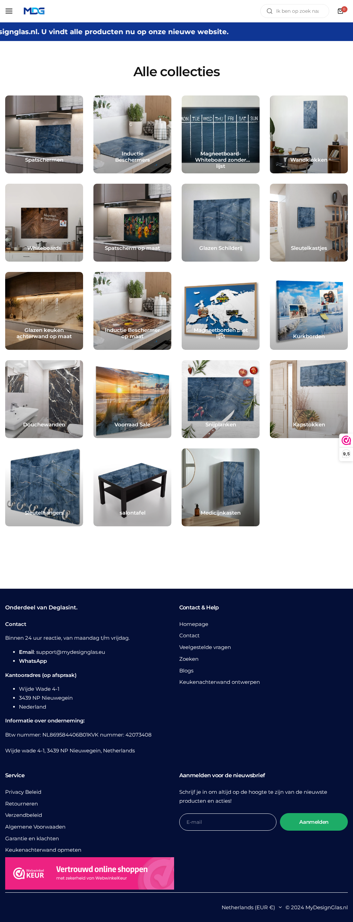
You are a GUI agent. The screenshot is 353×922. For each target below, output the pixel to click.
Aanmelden (314, 822)
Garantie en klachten (32, 838)
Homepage (193, 624)
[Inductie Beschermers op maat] (132, 311)
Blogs (186, 670)
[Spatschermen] (44, 134)
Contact (189, 635)
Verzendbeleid (23, 815)
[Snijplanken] (221, 399)
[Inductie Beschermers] (132, 134)
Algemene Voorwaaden (35, 826)
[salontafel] (132, 487)
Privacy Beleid (23, 792)
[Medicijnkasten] (221, 487)
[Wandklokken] (309, 134)
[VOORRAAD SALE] (132, 399)
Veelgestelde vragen (205, 647)
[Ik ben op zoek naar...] (269, 11)
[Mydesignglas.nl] (34, 11)
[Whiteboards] (44, 223)
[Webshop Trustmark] (89, 874)
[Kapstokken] (309, 399)
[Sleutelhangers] (44, 487)
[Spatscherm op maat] (132, 223)
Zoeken (189, 659)
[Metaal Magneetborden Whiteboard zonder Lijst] (221, 134)
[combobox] (294, 11)
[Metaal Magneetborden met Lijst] (221, 311)
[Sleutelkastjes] (309, 223)
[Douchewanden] (44, 399)
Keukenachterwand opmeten (43, 850)
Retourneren (21, 803)
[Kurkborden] (309, 311)
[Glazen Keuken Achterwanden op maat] (44, 311)
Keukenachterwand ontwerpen (219, 682)
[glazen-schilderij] (221, 223)
